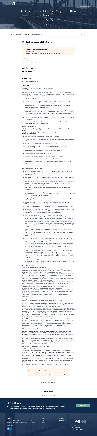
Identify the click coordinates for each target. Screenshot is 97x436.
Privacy (81, 429)
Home (45, 4)
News (74, 4)
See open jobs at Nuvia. (31, 51)
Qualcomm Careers (63, 364)
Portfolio (66, 4)
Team (59, 4)
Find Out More (83, 405)
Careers (73, 429)
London (43, 422)
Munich (43, 425)
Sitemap (77, 429)
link (34, 361)
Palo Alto (43, 420)
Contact (85, 4)
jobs (27, 34)
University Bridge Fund (62, 420)
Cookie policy (52, 395)
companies (16, 34)
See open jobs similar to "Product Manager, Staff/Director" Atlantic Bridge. (43, 53)
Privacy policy (45, 395)
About (52, 4)
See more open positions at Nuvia (48, 382)
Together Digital (77, 427)
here (65, 308)
